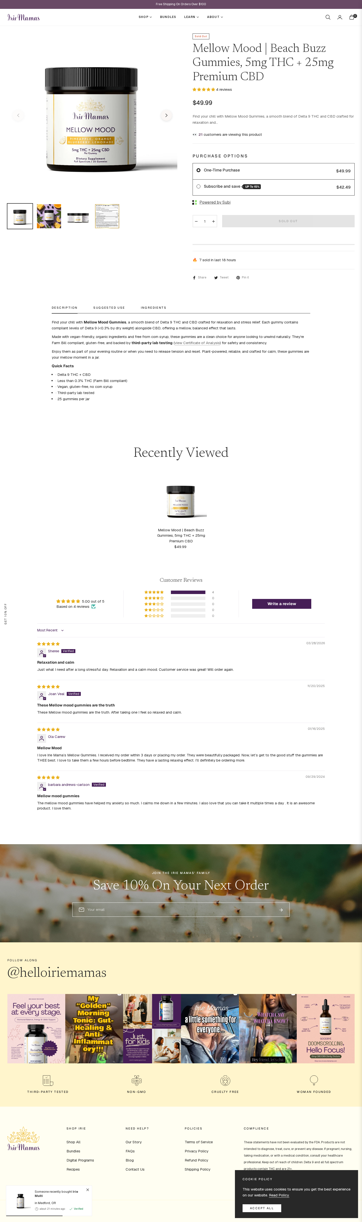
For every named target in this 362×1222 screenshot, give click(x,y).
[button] (328, 17)
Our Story (134, 1142)
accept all (262, 1208)
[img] (48, 644)
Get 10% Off (5, 614)
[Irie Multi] (18, 1200)
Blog (130, 1160)
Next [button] (166, 115)
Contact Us (135, 1169)
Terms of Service (199, 1142)
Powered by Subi (214, 202)
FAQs (130, 1151)
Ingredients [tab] (153, 308)
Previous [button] (18, 115)
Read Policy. (279, 1195)
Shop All (73, 1142)
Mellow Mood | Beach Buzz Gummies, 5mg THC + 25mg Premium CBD (181, 535)
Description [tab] (65, 308)
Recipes (73, 1169)
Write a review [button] (281, 603)
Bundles (73, 1151)
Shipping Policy (197, 1169)
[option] (92, 112)
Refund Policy (196, 1160)
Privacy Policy (196, 1151)
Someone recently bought (56, 1194)
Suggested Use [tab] (109, 308)
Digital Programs (80, 1160)
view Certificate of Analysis (197, 342)
